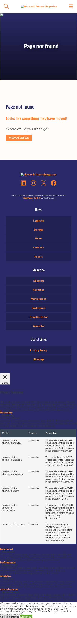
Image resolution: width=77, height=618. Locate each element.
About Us (38, 281)
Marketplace (38, 298)
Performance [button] (8, 562)
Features (38, 247)
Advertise (38, 290)
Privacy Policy (38, 350)
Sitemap (38, 359)
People (38, 256)
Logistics (38, 220)
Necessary (8, 415)
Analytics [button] (5, 576)
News (38, 238)
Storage (38, 229)
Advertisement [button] (9, 589)
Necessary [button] (6, 412)
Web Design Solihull (32, 197)
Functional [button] (6, 549)
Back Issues (38, 308)
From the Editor (39, 317)
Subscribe (38, 326)
